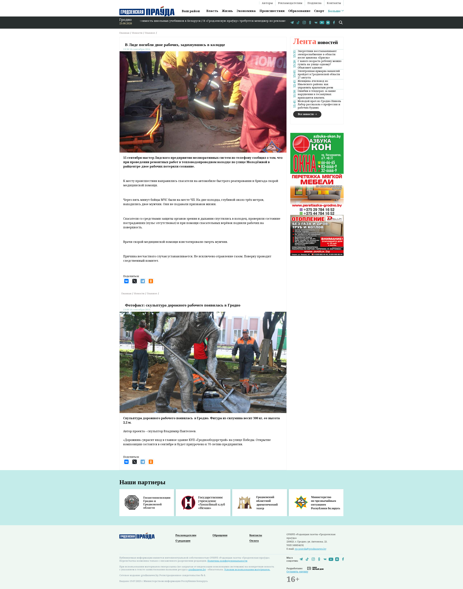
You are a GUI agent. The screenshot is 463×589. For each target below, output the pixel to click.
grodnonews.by (197, 569)
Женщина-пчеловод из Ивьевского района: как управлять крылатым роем (315, 84)
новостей (315, 42)
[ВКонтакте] (126, 281)
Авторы (267, 3)
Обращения (220, 535)
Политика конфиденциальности (227, 560)
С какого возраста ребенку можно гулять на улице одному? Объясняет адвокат (319, 64)
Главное (150, 32)
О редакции (182, 540)
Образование (299, 11)
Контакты (334, 3)
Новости (137, 32)
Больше (334, 11)
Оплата (254, 540)
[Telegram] (142, 281)
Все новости (306, 114)
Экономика (246, 11)
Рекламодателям (290, 3)
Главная (124, 32)
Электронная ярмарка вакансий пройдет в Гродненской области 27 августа (319, 74)
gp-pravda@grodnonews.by (310, 548)
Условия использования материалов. (247, 569)
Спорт (319, 11)
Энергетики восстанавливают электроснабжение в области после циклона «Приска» (317, 54)
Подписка (314, 3)
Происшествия (272, 11)
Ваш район (191, 11)
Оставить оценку (297, 571)
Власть (212, 11)
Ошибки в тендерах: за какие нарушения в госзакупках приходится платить (317, 94)
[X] (134, 281)
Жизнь (227, 11)
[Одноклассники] (151, 281)
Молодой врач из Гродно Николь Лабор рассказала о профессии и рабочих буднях (319, 104)
